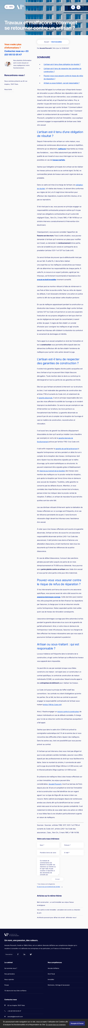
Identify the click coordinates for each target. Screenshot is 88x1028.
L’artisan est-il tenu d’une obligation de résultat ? (62, 64)
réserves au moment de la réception (52, 471)
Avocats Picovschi (46, 48)
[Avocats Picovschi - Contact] (73, 7)
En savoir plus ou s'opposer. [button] (56, 1025)
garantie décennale (45, 398)
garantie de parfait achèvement (66, 449)
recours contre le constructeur (68, 712)
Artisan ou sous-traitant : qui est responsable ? (61, 83)
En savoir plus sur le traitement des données (48, 886)
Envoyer (57, 879)
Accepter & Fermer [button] (77, 1023)
